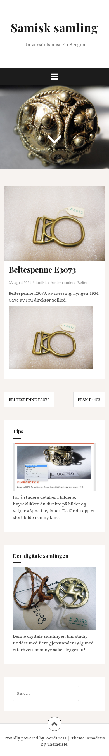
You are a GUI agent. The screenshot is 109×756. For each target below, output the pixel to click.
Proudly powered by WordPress (35, 738)
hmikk (41, 282)
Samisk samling (54, 27)
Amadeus (96, 738)
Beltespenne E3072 (29, 399)
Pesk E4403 (89, 399)
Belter (82, 282)
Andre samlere (63, 282)
